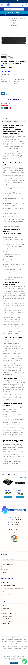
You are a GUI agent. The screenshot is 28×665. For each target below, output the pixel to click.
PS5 (21, 639)
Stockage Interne (12, 18)
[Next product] (13, 23)
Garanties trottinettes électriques (13, 588)
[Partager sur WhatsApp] (2, 108)
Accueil (4, 18)
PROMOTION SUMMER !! (14, 12)
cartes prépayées (9, 643)
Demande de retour (9, 592)
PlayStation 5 (6, 606)
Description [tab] (5, 118)
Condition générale (9, 562)
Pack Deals (8, 14)
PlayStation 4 (6, 611)
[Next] (25, 40)
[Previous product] (15, 23)
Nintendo (3, 641)
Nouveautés (21, 14)
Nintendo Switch (7, 613)
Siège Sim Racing (7, 616)
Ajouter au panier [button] (7, 496)
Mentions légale (8, 564)
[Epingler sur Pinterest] (9, 108)
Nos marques (7, 582)
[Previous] (3, 40)
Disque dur (8, 167)
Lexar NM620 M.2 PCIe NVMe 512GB (20, 490)
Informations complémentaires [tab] (10, 121)
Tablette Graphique (8, 621)
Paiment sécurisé (8, 595)
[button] (2, 5)
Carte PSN (6, 618)
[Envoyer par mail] (7, 108)
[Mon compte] (23, 4)
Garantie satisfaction (9, 585)
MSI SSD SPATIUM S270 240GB (7, 490)
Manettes (9, 641)
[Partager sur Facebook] (5, 108)
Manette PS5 (6, 608)
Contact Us (6, 569)
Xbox (24, 639)
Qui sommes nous (8, 559)
